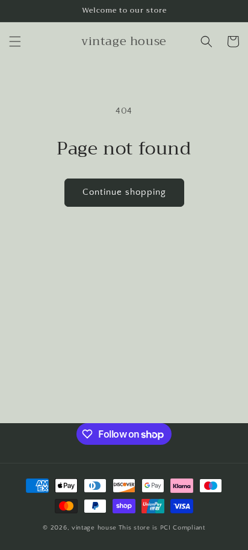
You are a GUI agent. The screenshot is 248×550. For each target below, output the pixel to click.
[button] (15, 41)
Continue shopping (124, 192)
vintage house (94, 527)
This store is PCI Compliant (162, 527)
